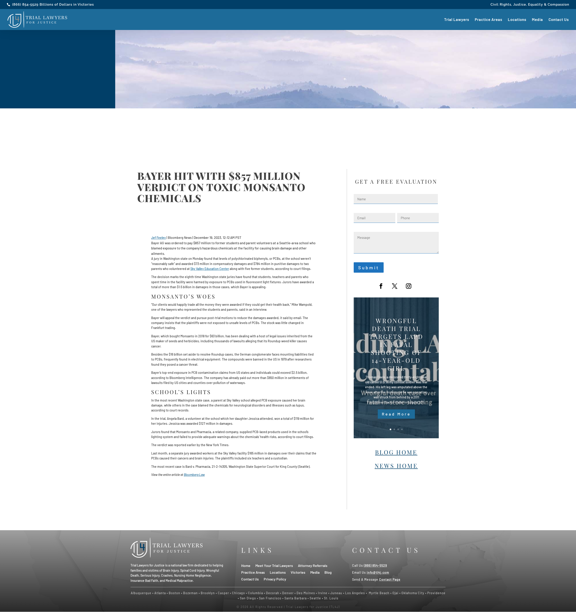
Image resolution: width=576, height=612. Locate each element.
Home (245, 565)
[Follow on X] (394, 286)
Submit (368, 267)
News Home (396, 466)
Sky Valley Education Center (209, 269)
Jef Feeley (158, 238)
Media (537, 20)
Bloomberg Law (194, 475)
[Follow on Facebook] (381, 286)
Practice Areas (488, 20)
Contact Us (559, 20)
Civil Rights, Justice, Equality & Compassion (529, 5)
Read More (396, 413)
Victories (298, 572)
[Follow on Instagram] (408, 286)
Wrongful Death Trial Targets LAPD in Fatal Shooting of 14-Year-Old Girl (396, 344)
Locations (517, 20)
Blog (328, 572)
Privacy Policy (275, 579)
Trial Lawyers (456, 20)
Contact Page (389, 579)
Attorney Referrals (312, 565)
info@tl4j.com (378, 572)
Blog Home (396, 452)
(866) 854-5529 (25, 4)
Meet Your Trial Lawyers (274, 565)
